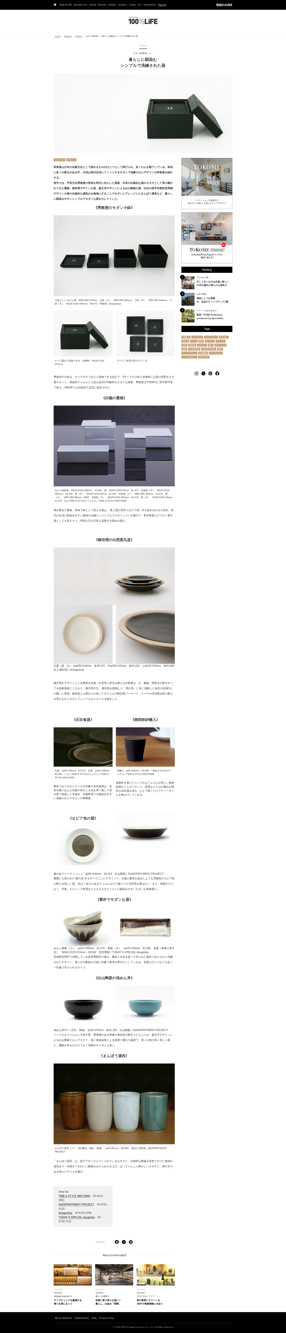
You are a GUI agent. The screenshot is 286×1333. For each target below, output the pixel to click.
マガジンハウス (224, 5)
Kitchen (102, 5)
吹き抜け (224, 337)
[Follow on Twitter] (203, 373)
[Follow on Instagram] (196, 373)
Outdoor (122, 5)
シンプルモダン (189, 357)
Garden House (208, 349)
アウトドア (220, 345)
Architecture (80, 5)
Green (132, 5)
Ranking (207, 269)
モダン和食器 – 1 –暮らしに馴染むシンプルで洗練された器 (112, 36)
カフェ (194, 341)
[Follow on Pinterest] (210, 373)
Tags (207, 328)
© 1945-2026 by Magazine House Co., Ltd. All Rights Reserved (143, 1327)
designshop (65, 1213)
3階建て (186, 337)
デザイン (71, 159)
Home (57, 36)
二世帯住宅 (194, 349)
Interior (78, 36)
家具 (220, 349)
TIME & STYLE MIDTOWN (74, 1196)
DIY (140, 5)
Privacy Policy (106, 1318)
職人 (211, 345)
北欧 (184, 345)
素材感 (192, 345)
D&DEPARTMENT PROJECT (76, 1204)
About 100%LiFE (63, 1318)
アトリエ (220, 341)
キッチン (210, 341)
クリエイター (211, 337)
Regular (162, 5)
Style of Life (65, 5)
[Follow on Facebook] (217, 373)
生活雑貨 (203, 353)
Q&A (94, 1318)
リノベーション (189, 353)
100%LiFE (143, 20)
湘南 (184, 349)
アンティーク (216, 353)
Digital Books (81, 1318)
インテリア (60, 159)
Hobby (112, 5)
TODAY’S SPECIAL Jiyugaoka (77, 1217)
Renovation (150, 5)
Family (92, 5)
